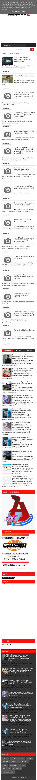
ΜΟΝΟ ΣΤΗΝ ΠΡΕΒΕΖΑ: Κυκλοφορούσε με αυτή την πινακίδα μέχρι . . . (22, 59)
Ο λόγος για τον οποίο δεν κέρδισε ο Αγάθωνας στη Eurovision (22, 295)
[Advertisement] (18, 29)
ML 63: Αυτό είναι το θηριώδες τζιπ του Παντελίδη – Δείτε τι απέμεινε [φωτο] (20, 742)
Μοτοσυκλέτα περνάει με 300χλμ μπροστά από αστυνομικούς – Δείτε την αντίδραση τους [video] (24, 313)
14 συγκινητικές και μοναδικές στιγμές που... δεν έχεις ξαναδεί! (24, 187)
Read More (6, 71)
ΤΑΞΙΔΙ (5, 765)
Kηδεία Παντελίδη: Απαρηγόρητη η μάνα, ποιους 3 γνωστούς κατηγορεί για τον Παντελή (20, 693)
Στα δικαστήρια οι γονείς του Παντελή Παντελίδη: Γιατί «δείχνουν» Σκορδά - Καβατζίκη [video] (19, 657)
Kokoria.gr (23, 777)
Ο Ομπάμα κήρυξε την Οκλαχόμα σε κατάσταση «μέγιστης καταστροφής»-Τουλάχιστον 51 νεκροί (24, 95)
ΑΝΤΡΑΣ (5, 758)
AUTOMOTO (17, 768)
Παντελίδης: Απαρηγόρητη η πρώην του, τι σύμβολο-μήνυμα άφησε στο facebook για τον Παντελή (20, 670)
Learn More (16, 11)
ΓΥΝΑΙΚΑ (21, 758)
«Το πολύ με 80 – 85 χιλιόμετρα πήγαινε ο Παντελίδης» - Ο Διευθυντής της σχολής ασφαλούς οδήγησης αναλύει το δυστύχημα (19, 718)
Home (4, 53)
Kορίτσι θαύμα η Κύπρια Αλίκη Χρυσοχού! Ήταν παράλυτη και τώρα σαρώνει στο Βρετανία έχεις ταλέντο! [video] (24, 150)
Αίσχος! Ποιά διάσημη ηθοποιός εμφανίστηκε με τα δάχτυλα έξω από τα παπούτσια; (24, 239)
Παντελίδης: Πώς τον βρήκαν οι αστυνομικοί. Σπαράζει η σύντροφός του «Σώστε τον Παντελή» (20, 730)
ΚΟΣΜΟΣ (5, 761)
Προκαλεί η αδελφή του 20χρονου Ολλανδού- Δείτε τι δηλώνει (24, 331)
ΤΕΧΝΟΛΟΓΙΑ (14, 765)
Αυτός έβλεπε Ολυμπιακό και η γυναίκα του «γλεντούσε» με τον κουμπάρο (24, 276)
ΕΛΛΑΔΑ (29, 758)
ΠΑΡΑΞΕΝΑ (15, 761)
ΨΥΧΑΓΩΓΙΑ (6, 768)
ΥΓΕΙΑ (23, 765)
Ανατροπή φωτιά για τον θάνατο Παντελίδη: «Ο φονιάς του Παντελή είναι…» (20, 682)
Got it (23, 11)
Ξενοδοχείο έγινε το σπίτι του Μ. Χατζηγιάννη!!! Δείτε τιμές (24, 169)
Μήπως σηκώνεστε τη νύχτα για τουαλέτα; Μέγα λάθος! (24, 132)
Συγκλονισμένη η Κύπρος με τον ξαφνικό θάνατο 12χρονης (24, 204)
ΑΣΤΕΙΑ (13, 758)
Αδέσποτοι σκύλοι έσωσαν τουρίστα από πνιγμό (22, 220)
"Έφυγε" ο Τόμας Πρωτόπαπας (24, 76)
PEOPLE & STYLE (8, 772)
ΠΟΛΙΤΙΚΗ (24, 761)
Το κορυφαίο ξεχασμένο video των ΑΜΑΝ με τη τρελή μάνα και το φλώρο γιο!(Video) (24, 114)
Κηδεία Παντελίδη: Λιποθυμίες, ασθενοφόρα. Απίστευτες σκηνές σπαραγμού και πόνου (19, 705)
